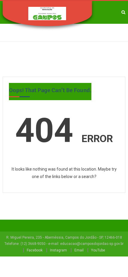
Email (79, 250)
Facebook (35, 250)
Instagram (58, 250)
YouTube (98, 250)
